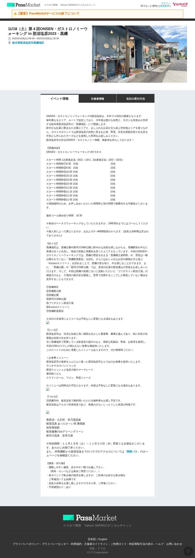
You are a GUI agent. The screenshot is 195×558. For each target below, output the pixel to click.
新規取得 (164, 6)
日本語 (92, 539)
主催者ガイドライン (96, 543)
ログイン (165, 3)
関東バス (132, 451)
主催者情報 (97, 98)
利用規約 (76, 543)
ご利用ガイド (119, 543)
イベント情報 (59, 98)
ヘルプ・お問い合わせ (169, 543)
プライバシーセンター (55, 543)
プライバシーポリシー (26, 543)
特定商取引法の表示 (141, 543)
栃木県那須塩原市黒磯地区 (28, 42)
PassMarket (23, 5)
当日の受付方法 (135, 98)
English (102, 539)
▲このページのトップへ (188, 551)
